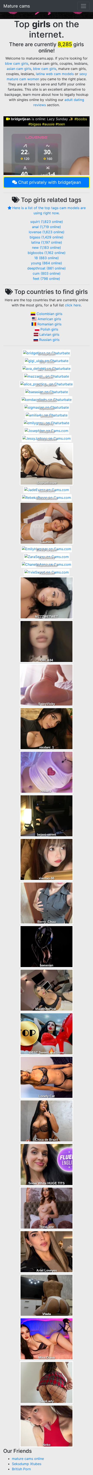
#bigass (34, 124)
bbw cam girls (16, 63)
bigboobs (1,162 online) (47, 253)
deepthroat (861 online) (46, 268)
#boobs (80, 119)
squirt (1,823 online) (46, 221)
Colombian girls (49, 314)
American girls (49, 319)
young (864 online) (46, 263)
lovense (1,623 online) (46, 232)
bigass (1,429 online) (46, 237)
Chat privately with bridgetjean (49, 182)
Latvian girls (49, 334)
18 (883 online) (46, 258)
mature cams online (28, 1458)
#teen (60, 124)
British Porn (21, 1469)
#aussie (48, 124)
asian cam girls (19, 68)
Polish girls (49, 329)
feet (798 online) (46, 278)
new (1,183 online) (46, 247)
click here (73, 305)
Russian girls (49, 339)
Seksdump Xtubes (26, 1464)
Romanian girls (49, 324)
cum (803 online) (47, 273)
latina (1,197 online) (46, 242)
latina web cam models (55, 74)
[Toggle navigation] (83, 6)
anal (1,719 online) (46, 227)
